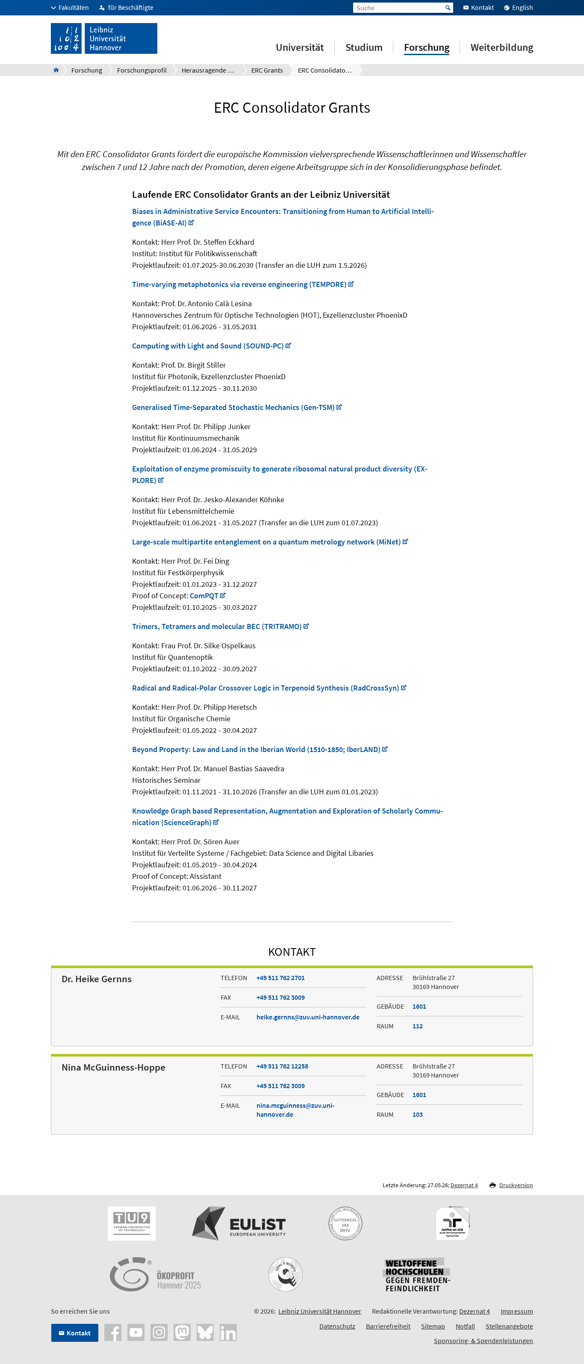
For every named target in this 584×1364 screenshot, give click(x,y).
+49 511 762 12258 (282, 1066)
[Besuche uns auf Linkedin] (228, 1331)
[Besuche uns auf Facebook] (113, 1331)
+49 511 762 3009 (281, 997)
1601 (419, 1006)
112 (418, 1026)
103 (418, 1114)
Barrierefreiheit (388, 1326)
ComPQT (204, 595)
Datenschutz (337, 1326)
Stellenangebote (509, 1326)
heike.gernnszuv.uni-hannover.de (308, 1017)
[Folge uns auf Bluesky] (205, 1331)
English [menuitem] (522, 7)
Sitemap (433, 1326)
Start (448, 8)
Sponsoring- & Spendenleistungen (483, 1340)
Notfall (465, 1326)
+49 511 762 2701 (281, 977)
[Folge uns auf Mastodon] (182, 1331)
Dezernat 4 (464, 1185)
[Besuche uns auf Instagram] (159, 1331)
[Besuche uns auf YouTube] (136, 1331)
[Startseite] (54, 70)
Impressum (517, 1311)
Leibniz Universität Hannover (319, 1311)
